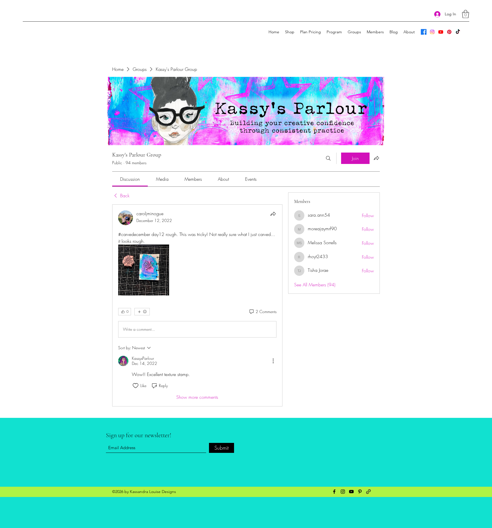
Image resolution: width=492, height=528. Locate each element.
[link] (130, 179)
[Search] (328, 158)
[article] (197, 305)
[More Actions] (273, 361)
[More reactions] (142, 311)
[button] (465, 14)
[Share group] (376, 158)
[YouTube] (441, 32)
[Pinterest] (449, 32)
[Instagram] (432, 32)
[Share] (273, 213)
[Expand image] (143, 270)
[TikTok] (458, 32)
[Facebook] (424, 32)
